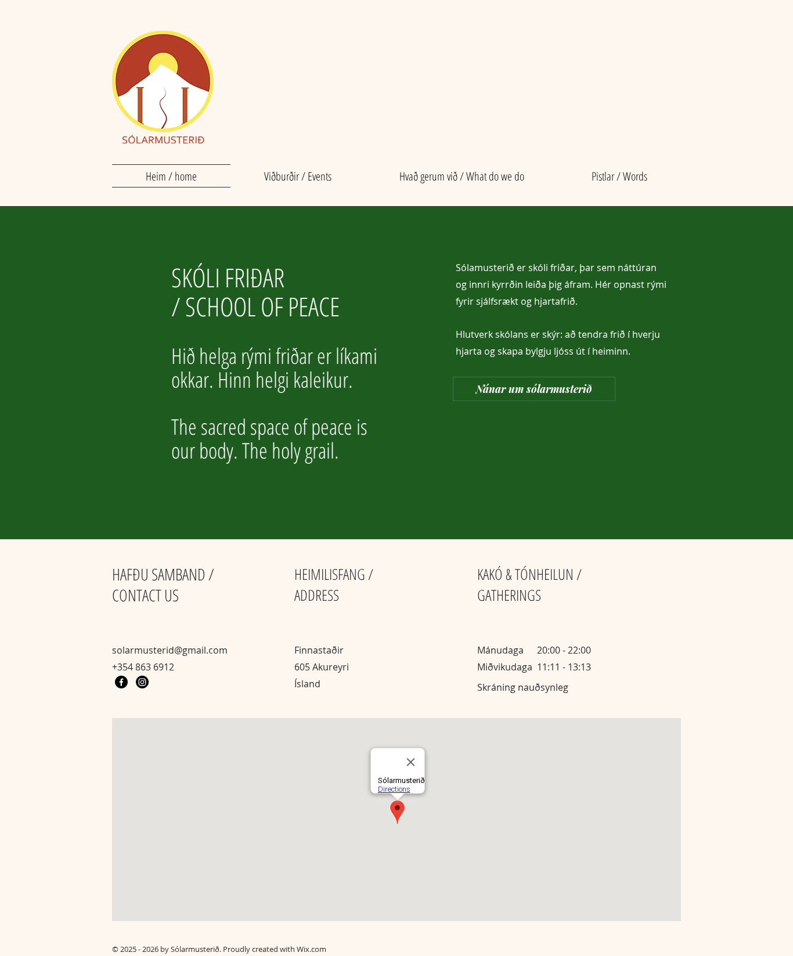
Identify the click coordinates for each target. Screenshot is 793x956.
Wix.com (311, 949)
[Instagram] (142, 682)
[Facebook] (121, 682)
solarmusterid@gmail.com (170, 650)
